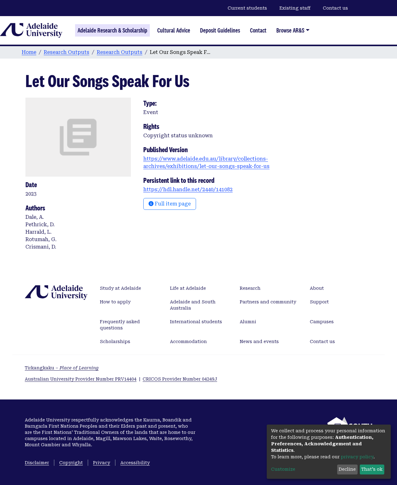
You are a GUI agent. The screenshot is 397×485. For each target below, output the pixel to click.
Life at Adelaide (188, 288)
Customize (283, 469)
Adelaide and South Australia (193, 305)
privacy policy (357, 456)
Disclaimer (37, 462)
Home (29, 52)
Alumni (248, 321)
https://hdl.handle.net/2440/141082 (188, 189)
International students (196, 321)
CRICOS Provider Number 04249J (180, 379)
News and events (259, 341)
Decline (347, 469)
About (317, 288)
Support (319, 301)
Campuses (322, 321)
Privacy (101, 462)
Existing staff (294, 8)
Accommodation (188, 341)
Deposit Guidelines (220, 30)
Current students (247, 8)
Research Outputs (66, 52)
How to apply (115, 301)
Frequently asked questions (120, 324)
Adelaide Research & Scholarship (112, 30)
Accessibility (135, 462)
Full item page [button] (172, 204)
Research (250, 288)
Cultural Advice (173, 30)
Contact (258, 30)
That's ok (371, 469)
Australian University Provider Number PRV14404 (80, 379)
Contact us (335, 8)
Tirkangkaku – (62, 367)
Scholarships (115, 341)
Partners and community (268, 301)
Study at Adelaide (120, 288)
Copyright (71, 462)
